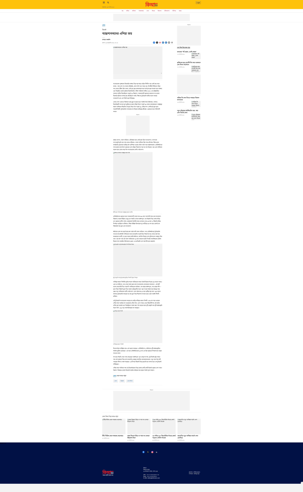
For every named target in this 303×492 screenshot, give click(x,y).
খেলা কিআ (129, 381)
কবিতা (127, 11)
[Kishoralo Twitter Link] (149, 453)
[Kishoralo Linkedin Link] (157, 453)
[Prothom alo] (151, 6)
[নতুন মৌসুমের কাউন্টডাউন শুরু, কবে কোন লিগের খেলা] (196, 117)
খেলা (148, 11)
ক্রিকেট (122, 381)
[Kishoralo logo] (108, 476)
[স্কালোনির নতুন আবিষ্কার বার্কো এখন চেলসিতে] (189, 426)
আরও (180, 11)
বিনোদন (159, 11)
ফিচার (153, 11)
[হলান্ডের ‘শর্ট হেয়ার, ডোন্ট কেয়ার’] (196, 56)
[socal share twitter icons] (157, 43)
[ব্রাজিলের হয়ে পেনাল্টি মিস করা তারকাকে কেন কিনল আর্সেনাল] (196, 69)
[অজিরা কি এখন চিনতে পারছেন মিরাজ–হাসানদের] (196, 104)
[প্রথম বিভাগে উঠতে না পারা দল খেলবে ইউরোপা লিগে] (139, 426)
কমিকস (134, 11)
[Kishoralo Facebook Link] (144, 453)
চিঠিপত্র (174, 11)
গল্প (122, 11)
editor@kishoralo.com (154, 478)
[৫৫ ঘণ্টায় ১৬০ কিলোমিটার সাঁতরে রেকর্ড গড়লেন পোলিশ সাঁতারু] (164, 426)
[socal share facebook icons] (154, 43)
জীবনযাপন (166, 11)
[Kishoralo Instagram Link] (153, 453)
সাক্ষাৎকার (141, 11)
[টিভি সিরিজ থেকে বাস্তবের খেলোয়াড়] (113, 426)
